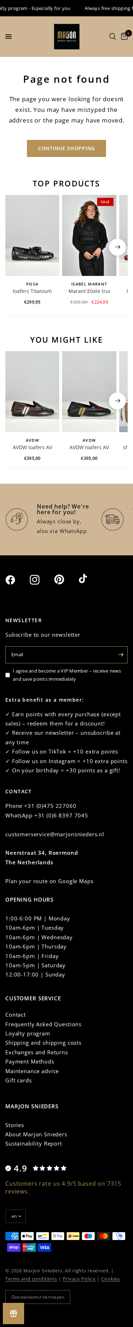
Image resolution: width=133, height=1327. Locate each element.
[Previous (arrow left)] (15, 247)
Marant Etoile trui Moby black (89, 291)
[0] (123, 36)
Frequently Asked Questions (43, 1024)
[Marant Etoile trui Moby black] (89, 235)
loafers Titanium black (32, 291)
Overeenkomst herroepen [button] (37, 1297)
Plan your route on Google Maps (49, 881)
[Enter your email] (120, 654)
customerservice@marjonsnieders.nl (54, 834)
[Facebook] (16, 580)
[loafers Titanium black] (32, 235)
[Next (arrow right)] (117, 247)
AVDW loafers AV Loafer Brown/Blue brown (32, 448)
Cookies (110, 1279)
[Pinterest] (65, 579)
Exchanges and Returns (36, 1052)
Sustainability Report (33, 1143)
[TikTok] (90, 579)
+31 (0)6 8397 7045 (61, 815)
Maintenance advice (32, 1071)
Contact (15, 1014)
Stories (14, 1125)
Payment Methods (29, 1061)
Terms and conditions (31, 1279)
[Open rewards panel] (13, 1313)
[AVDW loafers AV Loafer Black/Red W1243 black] (89, 391)
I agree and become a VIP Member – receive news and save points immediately (67, 675)
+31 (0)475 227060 (50, 805)
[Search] (112, 36)
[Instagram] (41, 580)
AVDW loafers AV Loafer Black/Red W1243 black (89, 448)
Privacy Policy (79, 1279)
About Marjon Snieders (36, 1134)
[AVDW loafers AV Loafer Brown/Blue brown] (32, 391)
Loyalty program (27, 1033)
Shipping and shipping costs (43, 1042)
